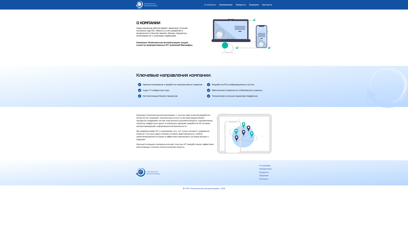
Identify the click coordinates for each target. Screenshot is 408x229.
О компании (210, 4)
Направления (265, 169)
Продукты (264, 172)
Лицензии (254, 4)
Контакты (267, 4)
